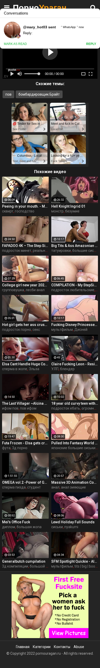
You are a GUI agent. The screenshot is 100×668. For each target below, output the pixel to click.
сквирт (7, 211)
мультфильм (62, 329)
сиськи (57, 527)
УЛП (54, 369)
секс (36, 329)
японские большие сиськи (73, 448)
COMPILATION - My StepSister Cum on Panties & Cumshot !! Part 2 (74, 285)
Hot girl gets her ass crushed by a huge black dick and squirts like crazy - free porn (25, 325)
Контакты (62, 647)
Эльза (34, 369)
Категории (42, 647)
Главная (22, 647)
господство (24, 211)
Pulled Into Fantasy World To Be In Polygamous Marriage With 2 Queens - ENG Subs (74, 443)
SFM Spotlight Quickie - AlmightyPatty (74, 561)
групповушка (13, 290)
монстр (57, 211)
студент (34, 487)
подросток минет (16, 250)
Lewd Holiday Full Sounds (73, 522)
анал (55, 487)
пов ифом (28, 408)
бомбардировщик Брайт (39, 94)
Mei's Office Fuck (16, 522)
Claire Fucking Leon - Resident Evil (74, 364)
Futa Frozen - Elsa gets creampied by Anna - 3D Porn (25, 443)
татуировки (61, 250)
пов (8, 94)
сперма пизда (14, 487)
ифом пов (10, 408)
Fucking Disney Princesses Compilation (74, 325)
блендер (67, 369)
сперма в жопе (14, 369)
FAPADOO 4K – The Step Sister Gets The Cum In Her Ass (25, 246)
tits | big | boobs (86, 566)
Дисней (80, 329)
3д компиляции (15, 566)
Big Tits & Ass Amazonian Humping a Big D (74, 246)
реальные (41, 250)
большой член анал (46, 566)
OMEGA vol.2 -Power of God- (25, 482)
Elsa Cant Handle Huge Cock (25, 364)
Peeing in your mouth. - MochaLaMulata (25, 206)
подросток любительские (72, 290)
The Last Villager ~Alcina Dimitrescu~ (25, 403)
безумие (72, 211)
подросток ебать (65, 408)
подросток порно (16, 329)
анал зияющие (73, 487)
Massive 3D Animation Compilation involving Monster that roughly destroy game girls (74, 482)
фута (6, 448)
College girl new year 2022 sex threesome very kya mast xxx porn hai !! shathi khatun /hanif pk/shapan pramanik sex (25, 285)
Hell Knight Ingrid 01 (68, 206)
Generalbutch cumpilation (23, 561)
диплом (8, 527)
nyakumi (71, 527)
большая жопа (29, 527)
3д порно (19, 448)
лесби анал (35, 290)
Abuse (79, 647)
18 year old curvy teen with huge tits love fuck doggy (74, 403)
